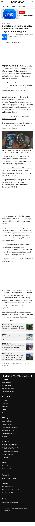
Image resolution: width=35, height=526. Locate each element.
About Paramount (7, 487)
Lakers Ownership (8, 391)
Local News (6, 23)
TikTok (4, 409)
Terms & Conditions (8, 433)
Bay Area (4, 6)
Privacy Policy (6, 466)
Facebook (5, 403)
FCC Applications (7, 454)
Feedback (5, 499)
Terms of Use (6, 475)
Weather (21, 6)
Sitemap (4, 436)
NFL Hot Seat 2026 (8, 388)
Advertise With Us (8, 430)
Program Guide (7, 424)
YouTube (4, 400)
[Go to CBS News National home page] (17, 2)
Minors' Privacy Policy (9, 478)
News (14, 6)
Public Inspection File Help (10, 451)
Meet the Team (7, 421)
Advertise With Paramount (10, 490)
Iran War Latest (6, 385)
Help (3, 496)
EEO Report (5, 457)
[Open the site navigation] (6, 2)
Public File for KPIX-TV (9, 445)
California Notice (7, 469)
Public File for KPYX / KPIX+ (11, 448)
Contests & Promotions (9, 427)
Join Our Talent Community (11, 493)
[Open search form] (33, 2)
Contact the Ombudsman (10, 502)
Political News (6, 382)
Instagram (5, 406)
